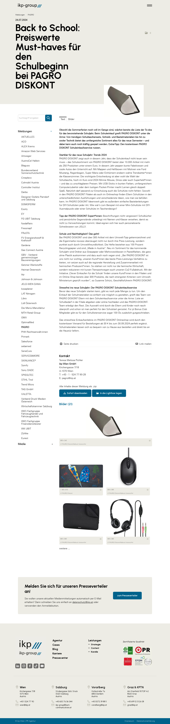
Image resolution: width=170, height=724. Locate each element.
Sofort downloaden (76, 393)
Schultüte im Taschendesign (101, 208)
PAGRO (25, 327)
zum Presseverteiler (127, 595)
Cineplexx (26, 177)
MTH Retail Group (30, 312)
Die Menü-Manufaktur (33, 308)
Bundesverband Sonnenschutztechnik (32, 171)
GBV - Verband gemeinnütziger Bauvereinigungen (31, 257)
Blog (55, 649)
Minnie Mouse (106, 180)
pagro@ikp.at (69, 378)
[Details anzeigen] (149, 440)
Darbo (24, 192)
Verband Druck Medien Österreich (33, 400)
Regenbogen (77, 172)
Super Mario (91, 172)
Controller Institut (30, 187)
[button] (148, 33)
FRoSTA (25, 233)
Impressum (129, 721)
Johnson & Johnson (31, 279)
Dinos (119, 180)
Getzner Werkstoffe (31, 264)
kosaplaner (27, 288)
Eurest (24, 438)
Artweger (26, 156)
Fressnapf (26, 228)
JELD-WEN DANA (31, 284)
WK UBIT (26, 428)
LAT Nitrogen (28, 293)
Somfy (24, 365)
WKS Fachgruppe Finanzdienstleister (31, 422)
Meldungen (25, 131)
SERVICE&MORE (30, 355)
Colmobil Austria (30, 182)
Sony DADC (27, 370)
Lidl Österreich (29, 303)
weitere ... (64, 548)
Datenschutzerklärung (146, 721)
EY (22, 213)
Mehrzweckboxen (114, 251)
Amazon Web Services (33, 151)
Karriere (57, 653)
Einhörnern (110, 172)
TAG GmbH (27, 389)
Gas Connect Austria (32, 250)
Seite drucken (71, 343)
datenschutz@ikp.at (82, 602)
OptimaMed (27, 322)
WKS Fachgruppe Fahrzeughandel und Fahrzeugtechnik (32, 414)
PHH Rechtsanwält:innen (34, 331)
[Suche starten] (48, 117)
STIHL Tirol (27, 379)
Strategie (96, 644)
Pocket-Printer (106, 187)
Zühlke (24, 433)
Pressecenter (60, 657)
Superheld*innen (142, 180)
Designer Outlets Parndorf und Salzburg (35, 198)
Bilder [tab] (71, 119)
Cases (56, 644)
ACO (23, 141)
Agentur (57, 640)
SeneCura (26, 351)
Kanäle (94, 652)
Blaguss (25, 165)
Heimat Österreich (31, 269)
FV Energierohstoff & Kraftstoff (32, 239)
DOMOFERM (28, 204)
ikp (22, 274)
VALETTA (26, 394)
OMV (24, 317)
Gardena (25, 245)
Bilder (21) (66, 404)
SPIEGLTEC (27, 374)
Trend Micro (27, 384)
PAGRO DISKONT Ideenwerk (84, 201)
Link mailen (145, 343)
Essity (24, 209)
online (104, 302)
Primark (25, 336)
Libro (24, 298)
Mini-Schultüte (133, 205)
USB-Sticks (109, 183)
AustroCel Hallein (30, 160)
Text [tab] (63, 119)
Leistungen (94, 640)
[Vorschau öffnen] (137, 101)
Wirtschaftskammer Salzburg (36, 406)
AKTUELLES (27, 136)
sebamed (26, 346)
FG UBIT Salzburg (30, 218)
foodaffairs (27, 223)
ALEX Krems (28, 146)
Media (22, 443)
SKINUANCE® (28, 360)
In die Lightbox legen (110, 393)
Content (95, 648)
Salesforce (26, 341)
